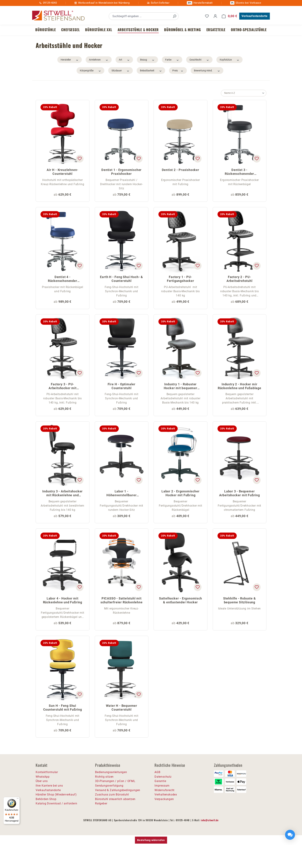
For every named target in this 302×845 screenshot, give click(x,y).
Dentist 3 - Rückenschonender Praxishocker (239, 172)
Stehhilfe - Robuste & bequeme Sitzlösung (239, 600)
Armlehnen (95, 59)
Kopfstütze (226, 59)
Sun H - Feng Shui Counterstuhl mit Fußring (62, 707)
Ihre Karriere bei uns (49, 785)
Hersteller (66, 59)
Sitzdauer (117, 70)
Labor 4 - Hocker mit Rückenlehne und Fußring (62, 600)
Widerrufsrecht (164, 790)
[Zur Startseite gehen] (58, 16)
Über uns (42, 781)
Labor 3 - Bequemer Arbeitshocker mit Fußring (239, 493)
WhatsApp (42, 776)
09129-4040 (50, 2)
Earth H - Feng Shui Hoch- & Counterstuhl (121, 279)
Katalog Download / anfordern (56, 803)
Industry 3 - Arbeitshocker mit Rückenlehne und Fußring (62, 493)
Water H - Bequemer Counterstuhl (121, 707)
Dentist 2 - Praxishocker (180, 170)
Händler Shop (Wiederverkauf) (56, 794)
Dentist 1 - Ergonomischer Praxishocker (121, 172)
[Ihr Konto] (215, 16)
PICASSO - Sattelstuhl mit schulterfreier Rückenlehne (121, 600)
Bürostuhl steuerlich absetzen (115, 799)
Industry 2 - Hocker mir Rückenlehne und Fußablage (239, 386)
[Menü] (18, 799)
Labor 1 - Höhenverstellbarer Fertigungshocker (121, 493)
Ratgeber (101, 803)
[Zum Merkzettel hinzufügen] (79, 159)
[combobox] (140, 16)
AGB (157, 772)
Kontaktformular (47, 772)
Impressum (162, 785)
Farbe (168, 59)
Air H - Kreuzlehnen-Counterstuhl (62, 172)
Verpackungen (164, 799)
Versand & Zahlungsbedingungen (117, 790)
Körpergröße (87, 70)
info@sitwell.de (210, 820)
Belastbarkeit (147, 70)
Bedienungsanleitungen (111, 772)
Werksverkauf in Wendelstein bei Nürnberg (104, 2)
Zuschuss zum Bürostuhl (112, 794)
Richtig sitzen (104, 776)
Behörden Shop (46, 799)
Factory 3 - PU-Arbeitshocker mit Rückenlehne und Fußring (62, 386)
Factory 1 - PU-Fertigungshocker (180, 279)
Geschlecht (195, 59)
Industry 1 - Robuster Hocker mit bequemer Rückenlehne (180, 386)
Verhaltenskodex (165, 794)
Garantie (160, 781)
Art (120, 59)
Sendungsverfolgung (109, 785)
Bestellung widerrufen (151, 840)
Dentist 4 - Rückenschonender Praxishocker (62, 279)
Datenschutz (163, 776)
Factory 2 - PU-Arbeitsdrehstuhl (239, 279)
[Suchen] (174, 16)
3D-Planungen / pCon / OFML (115, 781)
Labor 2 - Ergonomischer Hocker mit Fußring (180, 493)
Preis (175, 70)
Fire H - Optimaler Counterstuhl (121, 386)
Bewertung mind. (203, 70)
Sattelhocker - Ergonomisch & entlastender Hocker (180, 600)
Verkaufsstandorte (255, 16)
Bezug (143, 59)
